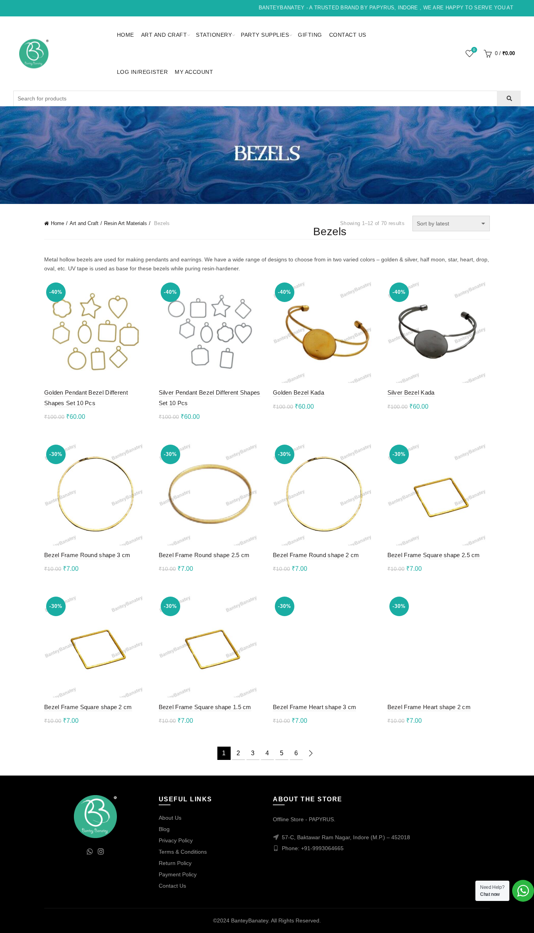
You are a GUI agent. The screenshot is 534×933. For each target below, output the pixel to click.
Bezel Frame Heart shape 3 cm (314, 707)
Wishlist (474, 50)
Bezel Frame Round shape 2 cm (316, 555)
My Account (194, 72)
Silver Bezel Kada (411, 392)
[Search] (509, 98)
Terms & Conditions (183, 852)
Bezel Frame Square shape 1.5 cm (205, 707)
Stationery (214, 35)
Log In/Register (142, 72)
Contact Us (347, 35)
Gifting (310, 35)
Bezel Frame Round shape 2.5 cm (204, 555)
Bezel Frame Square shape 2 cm (88, 707)
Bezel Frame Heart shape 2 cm (429, 707)
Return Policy (175, 863)
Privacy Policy (176, 840)
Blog (164, 829)
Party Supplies (265, 35)
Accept (506, 920)
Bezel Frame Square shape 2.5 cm (433, 555)
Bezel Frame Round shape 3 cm (87, 555)
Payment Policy (178, 874)
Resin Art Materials (125, 223)
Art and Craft (164, 35)
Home (125, 35)
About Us (170, 818)
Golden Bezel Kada (298, 392)
